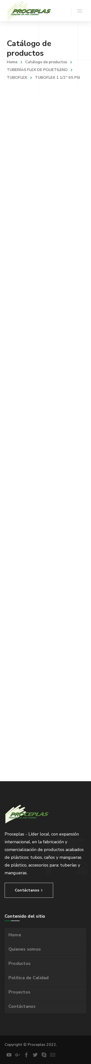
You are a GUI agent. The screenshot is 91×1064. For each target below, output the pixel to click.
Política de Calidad (28, 978)
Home (12, 62)
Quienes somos (24, 949)
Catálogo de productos (46, 62)
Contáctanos (22, 1006)
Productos (19, 963)
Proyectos (19, 992)
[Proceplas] (29, 10)
